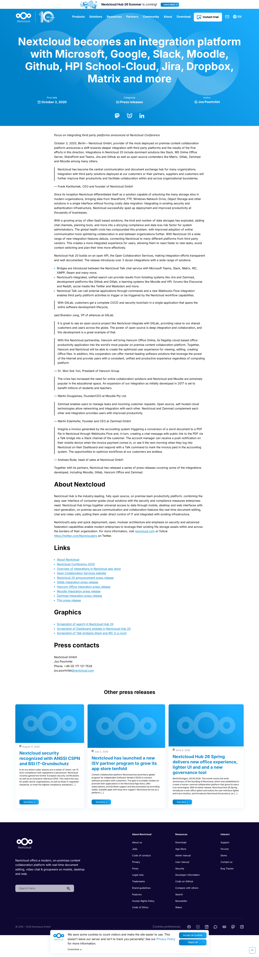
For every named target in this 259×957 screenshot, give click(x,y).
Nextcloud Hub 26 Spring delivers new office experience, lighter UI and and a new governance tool (205, 764)
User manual (182, 862)
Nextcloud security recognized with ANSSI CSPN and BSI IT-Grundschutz (49, 758)
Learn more (169, 4)
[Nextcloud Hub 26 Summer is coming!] (89, 4)
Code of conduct (141, 855)
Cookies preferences (166, 926)
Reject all (193, 942)
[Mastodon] (117, 115)
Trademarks (138, 881)
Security (179, 868)
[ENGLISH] (238, 17)
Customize (73, 949)
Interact (225, 834)
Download (184, 16)
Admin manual (183, 855)
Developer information (187, 874)
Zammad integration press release (79, 595)
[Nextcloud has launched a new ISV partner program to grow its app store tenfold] (126, 726)
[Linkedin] (206, 926)
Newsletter (181, 901)
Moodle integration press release (78, 591)
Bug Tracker (227, 868)
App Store (180, 848)
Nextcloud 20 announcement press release (85, 577)
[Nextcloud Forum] (215, 926)
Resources (114, 16)
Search (179, 894)
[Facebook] (189, 926)
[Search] (68, 888)
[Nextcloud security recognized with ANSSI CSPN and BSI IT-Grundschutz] (49, 723)
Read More (28, 802)
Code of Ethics (140, 907)
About (168, 16)
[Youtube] (224, 926)
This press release (69, 600)
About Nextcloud (68, 559)
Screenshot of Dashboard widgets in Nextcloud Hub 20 (94, 628)
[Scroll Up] (252, 950)
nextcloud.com (145, 531)
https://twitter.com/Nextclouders (75, 535)
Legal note (138, 874)
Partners (132, 16)
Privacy (136, 862)
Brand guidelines (141, 887)
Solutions (95, 16)
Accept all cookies (192, 935)
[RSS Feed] (242, 926)
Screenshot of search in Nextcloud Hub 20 (85, 624)
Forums (225, 848)
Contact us (226, 862)
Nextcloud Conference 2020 (76, 564)
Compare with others (186, 887)
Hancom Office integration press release (83, 586)
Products (78, 16)
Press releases (131, 102)
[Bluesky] (129, 115)
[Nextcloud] (35, 17)
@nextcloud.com (83, 670)
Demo (224, 855)
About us (137, 842)
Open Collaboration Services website (81, 573)
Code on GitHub (184, 881)
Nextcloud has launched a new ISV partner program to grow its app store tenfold (124, 763)
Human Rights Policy (143, 901)
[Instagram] (198, 926)
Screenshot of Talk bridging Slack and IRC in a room (92, 633)
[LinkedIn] (141, 115)
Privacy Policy (165, 939)
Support (225, 842)
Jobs (134, 848)
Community (151, 16)
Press (135, 868)
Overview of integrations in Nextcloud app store (89, 568)
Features (137, 894)
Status (178, 907)
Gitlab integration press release (77, 582)
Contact (227, 17)
